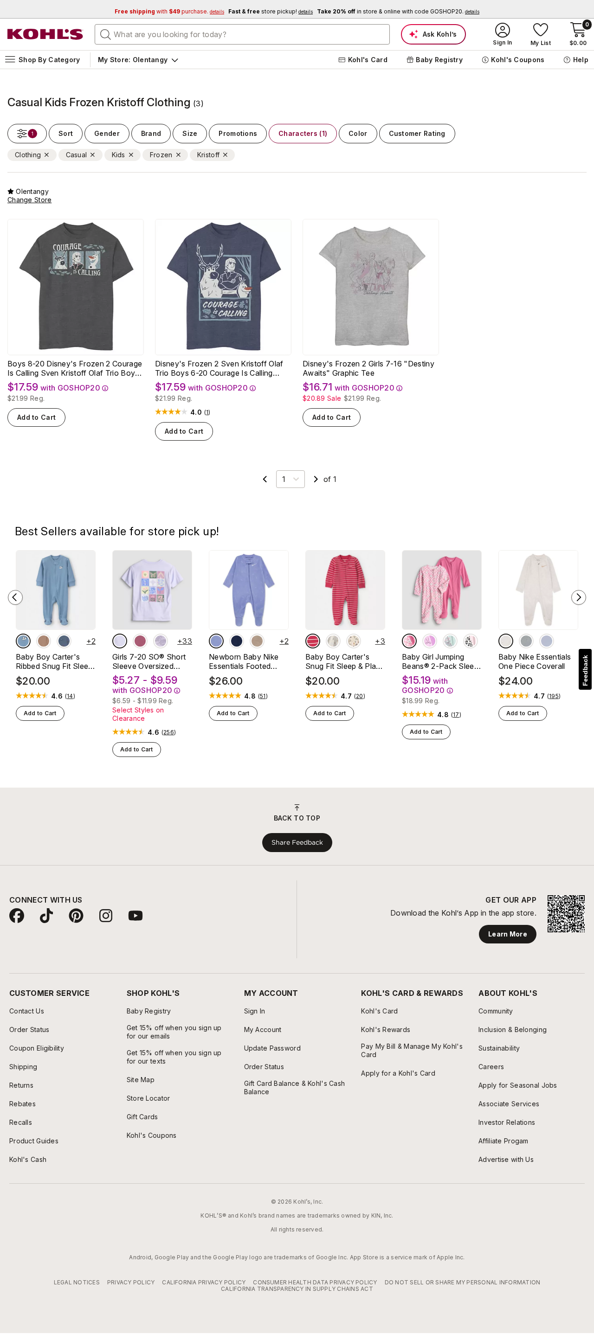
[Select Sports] (353, 641)
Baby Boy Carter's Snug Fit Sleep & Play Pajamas (343, 661)
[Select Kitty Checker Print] (409, 641)
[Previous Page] (265, 479)
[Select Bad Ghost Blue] (546, 641)
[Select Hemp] (257, 641)
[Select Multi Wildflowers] (450, 641)
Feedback (585, 670)
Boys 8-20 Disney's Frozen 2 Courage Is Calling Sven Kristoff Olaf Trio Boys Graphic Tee (74, 368)
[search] (105, 33)
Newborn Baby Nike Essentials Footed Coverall (243, 661)
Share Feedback (297, 842)
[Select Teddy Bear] (333, 641)
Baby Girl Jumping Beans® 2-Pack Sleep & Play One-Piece (440, 661)
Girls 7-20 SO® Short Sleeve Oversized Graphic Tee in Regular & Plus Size (151, 661)
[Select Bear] (43, 641)
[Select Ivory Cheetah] (470, 641)
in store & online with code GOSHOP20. (398, 11)
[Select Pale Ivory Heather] (505, 641)
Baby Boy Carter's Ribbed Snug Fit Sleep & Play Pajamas (54, 661)
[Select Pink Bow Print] (429, 641)
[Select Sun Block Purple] (119, 641)
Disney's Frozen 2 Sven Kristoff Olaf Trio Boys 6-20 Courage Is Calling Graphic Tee (219, 368)
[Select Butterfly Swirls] (140, 641)
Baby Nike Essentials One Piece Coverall (534, 661)
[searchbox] (242, 34)
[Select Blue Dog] (23, 641)
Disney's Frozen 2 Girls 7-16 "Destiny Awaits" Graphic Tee (368, 368)
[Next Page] (316, 479)
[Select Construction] (64, 641)
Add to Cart (36, 417)
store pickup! (270, 11)
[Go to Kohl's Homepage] (45, 34)
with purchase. (169, 11)
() (207, 412)
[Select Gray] (526, 641)
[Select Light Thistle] (216, 641)
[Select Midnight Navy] (236, 641)
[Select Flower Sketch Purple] (160, 641)
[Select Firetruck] (312, 641)
